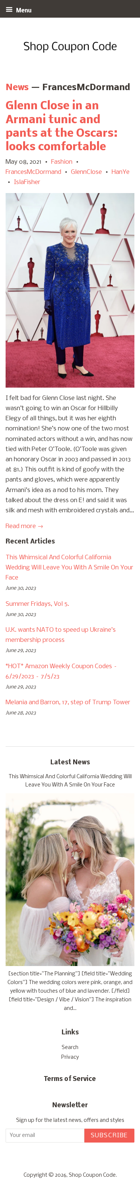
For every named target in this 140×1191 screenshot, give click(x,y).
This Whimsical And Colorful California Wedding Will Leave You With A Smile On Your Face (69, 567)
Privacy (70, 1057)
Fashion (61, 162)
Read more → (24, 526)
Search (70, 1048)
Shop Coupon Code (92, 1175)
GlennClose (86, 172)
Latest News (70, 762)
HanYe (121, 172)
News (17, 87)
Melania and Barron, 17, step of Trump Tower (68, 702)
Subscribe (109, 1135)
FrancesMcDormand (33, 172)
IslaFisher (27, 182)
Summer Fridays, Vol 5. (37, 604)
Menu (23, 11)
